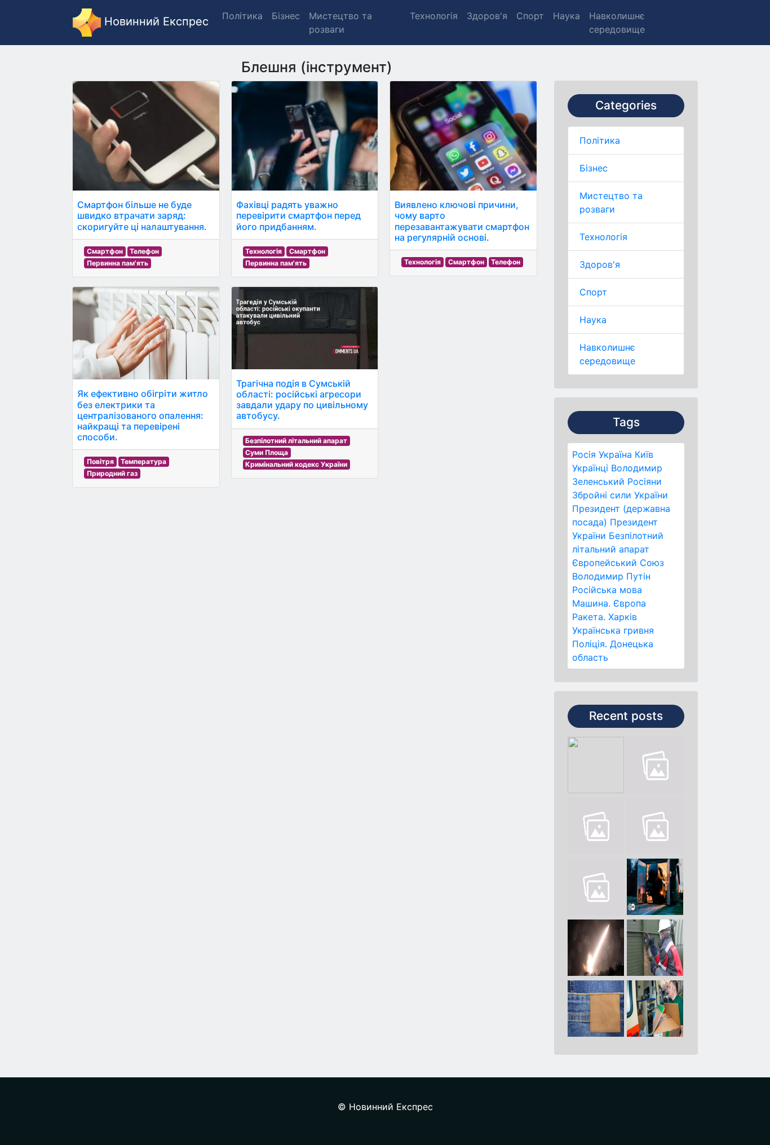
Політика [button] (242, 15)
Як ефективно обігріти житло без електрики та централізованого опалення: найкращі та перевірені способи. (142, 415)
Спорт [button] (530, 15)
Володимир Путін (611, 576)
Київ (644, 454)
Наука (593, 319)
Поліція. (589, 643)
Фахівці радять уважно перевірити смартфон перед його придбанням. (298, 215)
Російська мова (607, 589)
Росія (584, 454)
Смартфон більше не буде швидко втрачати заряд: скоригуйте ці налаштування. (142, 215)
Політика (599, 140)
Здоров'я (599, 264)
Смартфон (105, 251)
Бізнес (593, 168)
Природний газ (112, 473)
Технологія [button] (434, 15)
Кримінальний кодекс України (296, 464)
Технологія (603, 236)
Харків (622, 616)
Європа (629, 603)
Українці (590, 468)
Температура (143, 461)
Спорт (593, 292)
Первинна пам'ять (117, 263)
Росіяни (644, 481)
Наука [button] (566, 15)
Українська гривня (613, 630)
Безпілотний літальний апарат (296, 440)
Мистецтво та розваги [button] (340, 22)
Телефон (144, 251)
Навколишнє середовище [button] (617, 22)
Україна (615, 454)
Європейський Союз (618, 562)
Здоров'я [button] (487, 15)
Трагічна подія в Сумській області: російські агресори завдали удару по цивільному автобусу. (302, 400)
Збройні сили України (620, 495)
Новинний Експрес (155, 21)
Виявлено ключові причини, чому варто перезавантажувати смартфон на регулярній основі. (462, 221)
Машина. (591, 603)
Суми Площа (266, 452)
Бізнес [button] (286, 15)
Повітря (100, 461)
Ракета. (588, 616)
